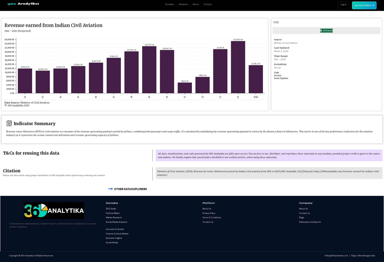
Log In (343, 4)
